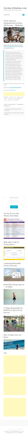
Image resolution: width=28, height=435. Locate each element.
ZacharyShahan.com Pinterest (14, 429)
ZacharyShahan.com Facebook (7, 429)
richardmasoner (12, 90)
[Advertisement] (16, 94)
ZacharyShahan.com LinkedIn (18, 429)
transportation (16, 100)
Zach (6, 104)
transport (10, 100)
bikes (5, 98)
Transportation (20, 104)
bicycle (14, 97)
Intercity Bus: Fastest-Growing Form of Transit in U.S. (12, 109)
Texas (5, 100)
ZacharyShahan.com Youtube (16, 429)
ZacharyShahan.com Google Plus (12, 429)
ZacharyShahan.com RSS (21, 429)
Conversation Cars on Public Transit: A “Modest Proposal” (14, 113)
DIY (8, 98)
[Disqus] (14, 136)
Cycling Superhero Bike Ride (15, 87)
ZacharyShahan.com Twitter (9, 429)
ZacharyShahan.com (15, 8)
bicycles (18, 97)
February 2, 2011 (12, 104)
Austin (10, 97)
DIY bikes (12, 98)
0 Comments (6, 106)
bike (22, 97)
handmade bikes (18, 98)
